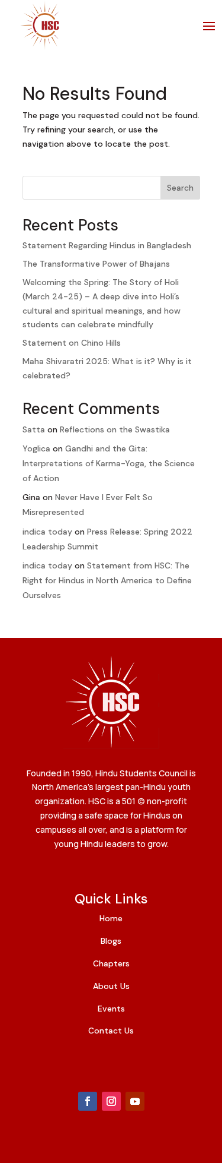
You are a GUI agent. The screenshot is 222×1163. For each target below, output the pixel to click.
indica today (47, 531)
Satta (33, 429)
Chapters (111, 963)
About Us (111, 986)
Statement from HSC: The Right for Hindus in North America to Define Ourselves (107, 580)
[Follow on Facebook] (87, 1101)
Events (111, 1008)
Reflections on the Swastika (115, 429)
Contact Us (111, 1030)
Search (180, 187)
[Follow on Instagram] (111, 1101)
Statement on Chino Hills (71, 342)
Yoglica (36, 448)
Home (111, 918)
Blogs (111, 941)
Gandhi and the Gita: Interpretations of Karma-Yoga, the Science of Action (108, 463)
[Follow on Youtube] (135, 1101)
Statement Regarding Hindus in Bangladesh (106, 245)
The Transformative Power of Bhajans (96, 263)
